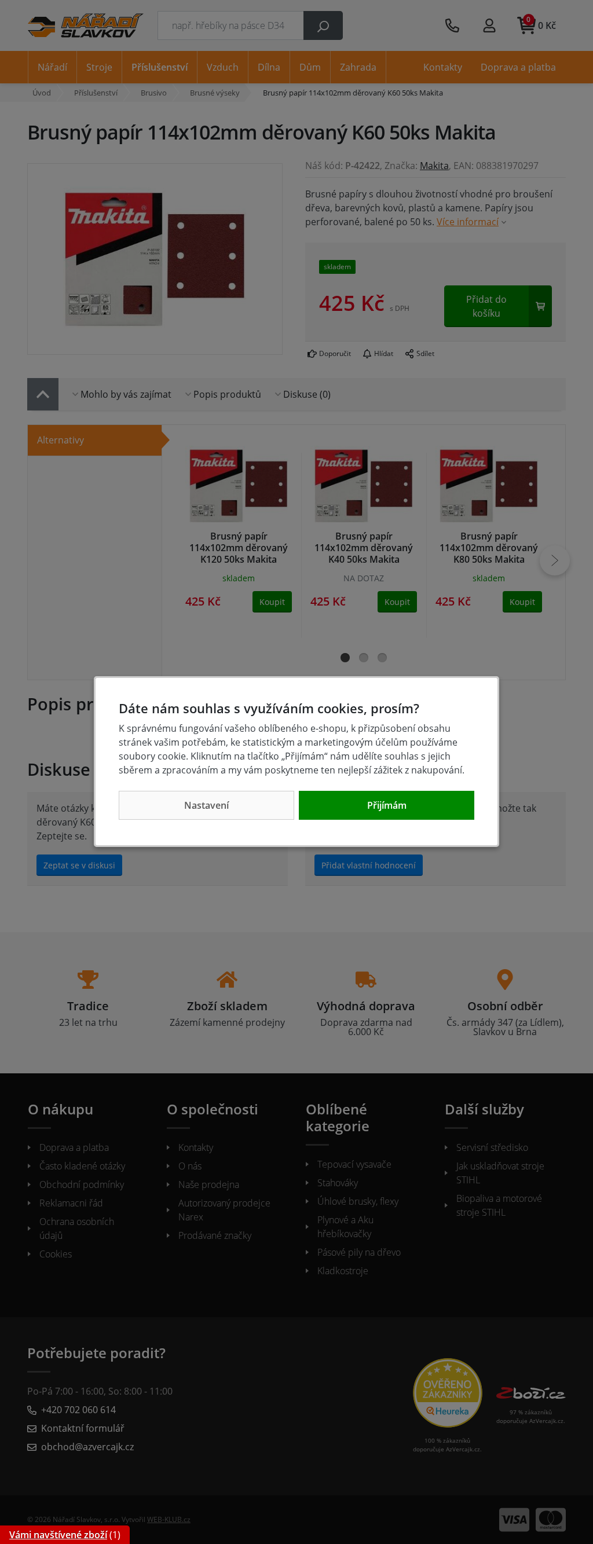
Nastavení (206, 805)
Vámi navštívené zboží (58, 1534)
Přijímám (387, 805)
